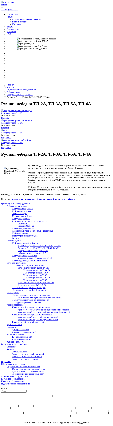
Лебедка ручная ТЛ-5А (12, 142)
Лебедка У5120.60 (60, 405)
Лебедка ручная (14, 92)
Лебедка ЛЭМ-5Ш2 (13, 413)
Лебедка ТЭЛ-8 (83, 408)
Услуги (10, 17)
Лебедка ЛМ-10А (100, 408)
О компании (12, 14)
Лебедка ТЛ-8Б (63, 415)
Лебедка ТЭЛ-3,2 (36, 408)
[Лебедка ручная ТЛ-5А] (16, 140)
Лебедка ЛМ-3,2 (19, 408)
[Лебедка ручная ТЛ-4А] (4, 130)
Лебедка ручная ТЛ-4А (12, 133)
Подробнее (6, 118)
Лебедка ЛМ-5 (52, 408)
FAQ (9, 34)
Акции (10, 26)
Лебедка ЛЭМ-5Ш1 (98, 410)
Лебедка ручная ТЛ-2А (12, 113)
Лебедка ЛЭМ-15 (50, 413)
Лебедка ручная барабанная (20, 94)
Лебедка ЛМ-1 (26, 405)
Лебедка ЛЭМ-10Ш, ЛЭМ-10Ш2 (92, 413)
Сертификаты (13, 29)
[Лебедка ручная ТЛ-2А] (16, 110)
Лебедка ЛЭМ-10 (32, 413)
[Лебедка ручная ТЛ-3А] (16, 120)
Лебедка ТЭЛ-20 (46, 410)
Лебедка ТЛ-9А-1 (78, 405)
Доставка (16, 24)
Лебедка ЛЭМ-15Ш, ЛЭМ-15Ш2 (39, 415)
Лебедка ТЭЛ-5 (67, 408)
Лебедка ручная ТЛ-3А (12, 123)
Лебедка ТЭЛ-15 (29, 410)
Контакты (11, 31)
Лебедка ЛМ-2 (95, 405)
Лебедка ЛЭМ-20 (68, 413)
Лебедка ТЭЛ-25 (63, 410)
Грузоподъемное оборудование (21, 90)
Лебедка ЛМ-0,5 (10, 405)
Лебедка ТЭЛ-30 (80, 410)
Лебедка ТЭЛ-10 (13, 410)
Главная (10, 85)
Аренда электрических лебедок (27, 19)
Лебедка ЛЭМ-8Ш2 (80, 415)
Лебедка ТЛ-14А (42, 405)
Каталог (10, 87)
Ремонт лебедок (19, 22)
